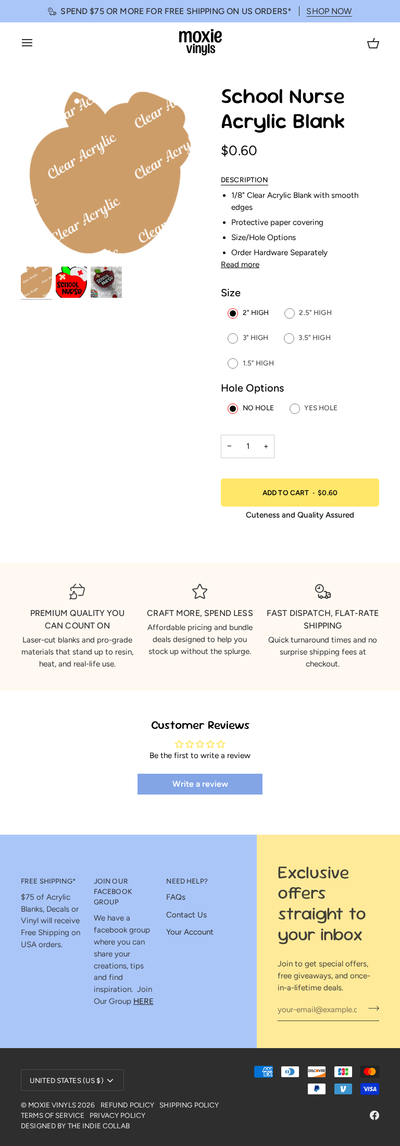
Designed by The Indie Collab (75, 1126)
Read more (240, 264)
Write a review (200, 784)
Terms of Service (52, 1115)
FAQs (175, 897)
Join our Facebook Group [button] (113, 891)
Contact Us (186, 915)
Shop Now (329, 11)
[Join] (370, 1008)
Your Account (190, 932)
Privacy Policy (117, 1115)
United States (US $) (67, 1080)
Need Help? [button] (186, 881)
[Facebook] (374, 1115)
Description (244, 179)
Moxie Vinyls (52, 1105)
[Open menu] (36, 42)
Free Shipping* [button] (48, 881)
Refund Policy (128, 1105)
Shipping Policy (189, 1105)
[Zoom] (110, 174)
